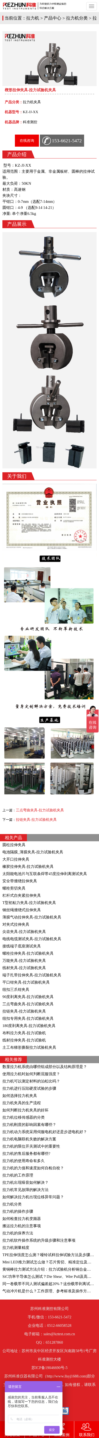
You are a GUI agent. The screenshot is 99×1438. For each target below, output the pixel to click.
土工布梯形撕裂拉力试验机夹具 (29, 1047)
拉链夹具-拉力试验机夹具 (36, 820)
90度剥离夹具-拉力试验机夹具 (28, 997)
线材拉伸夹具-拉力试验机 (24, 1040)
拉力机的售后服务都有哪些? (26, 1153)
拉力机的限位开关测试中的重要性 (31, 1146)
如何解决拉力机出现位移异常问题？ (33, 1197)
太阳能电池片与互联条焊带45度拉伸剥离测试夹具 (44, 874)
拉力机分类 (77, 18)
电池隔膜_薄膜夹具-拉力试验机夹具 (32, 852)
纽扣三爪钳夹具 (15, 989)
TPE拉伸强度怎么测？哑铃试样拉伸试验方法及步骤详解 (50, 1255)
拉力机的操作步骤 (17, 1211)
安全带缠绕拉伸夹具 (19, 881)
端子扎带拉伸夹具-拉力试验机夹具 (31, 975)
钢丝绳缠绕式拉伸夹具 (21, 910)
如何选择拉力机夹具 (19, 1096)
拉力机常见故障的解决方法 (25, 1190)
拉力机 (32, 18)
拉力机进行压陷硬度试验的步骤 (29, 1088)
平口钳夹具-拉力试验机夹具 (26, 982)
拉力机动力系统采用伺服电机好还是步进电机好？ (44, 1132)
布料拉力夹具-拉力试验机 (24, 1033)
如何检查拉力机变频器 (21, 1219)
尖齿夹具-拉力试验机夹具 (24, 932)
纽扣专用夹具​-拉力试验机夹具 (28, 1018)
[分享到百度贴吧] (65, 1411)
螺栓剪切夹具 (13, 888)
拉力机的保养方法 (17, 1233)
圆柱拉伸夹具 (13, 845)
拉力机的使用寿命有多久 (23, 1161)
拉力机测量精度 (15, 1248)
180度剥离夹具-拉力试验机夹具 (29, 1026)
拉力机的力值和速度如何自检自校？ (33, 1168)
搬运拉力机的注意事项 (21, 1226)
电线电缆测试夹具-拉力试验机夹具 (31, 939)
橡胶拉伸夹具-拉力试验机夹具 (28, 866)
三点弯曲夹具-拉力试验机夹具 (40, 810)
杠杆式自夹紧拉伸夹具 (21, 895)
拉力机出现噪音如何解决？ (25, 1182)
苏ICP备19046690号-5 (49, 1368)
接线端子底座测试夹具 (21, 946)
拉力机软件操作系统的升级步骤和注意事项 (38, 1240)
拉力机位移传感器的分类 (23, 1117)
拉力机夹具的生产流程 (21, 1103)
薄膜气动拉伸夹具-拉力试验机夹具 (31, 917)
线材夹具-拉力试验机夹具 (24, 968)
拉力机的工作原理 (17, 1175)
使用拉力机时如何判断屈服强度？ (31, 1074)
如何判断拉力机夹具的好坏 (25, 1110)
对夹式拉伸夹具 (15, 924)
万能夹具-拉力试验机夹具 (24, 961)
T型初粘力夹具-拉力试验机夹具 (29, 903)
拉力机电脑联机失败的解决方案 (29, 1139)
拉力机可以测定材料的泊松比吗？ (31, 1081)
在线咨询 (27, 141)
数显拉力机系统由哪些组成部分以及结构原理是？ (44, 1067)
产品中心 (52, 18)
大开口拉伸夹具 (15, 859)
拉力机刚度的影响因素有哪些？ (29, 1125)
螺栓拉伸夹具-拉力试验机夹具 (28, 953)
